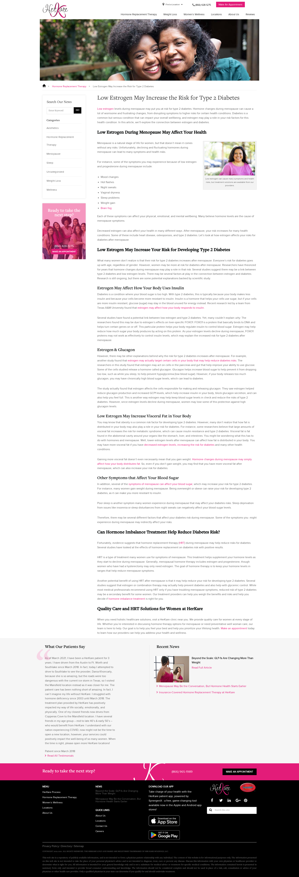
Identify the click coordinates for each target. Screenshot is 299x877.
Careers (100, 831)
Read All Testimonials (60, 755)
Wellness (52, 189)
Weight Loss (170, 14)
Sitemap (78, 846)
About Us (233, 14)
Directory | (66, 846)
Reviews (250, 14)
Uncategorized (55, 171)
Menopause (54, 153)
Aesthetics (53, 128)
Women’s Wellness (194, 14)
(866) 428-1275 (203, 5)
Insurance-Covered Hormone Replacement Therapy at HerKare (196, 692)
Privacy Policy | (51, 846)
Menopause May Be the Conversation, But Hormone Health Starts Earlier (202, 686)
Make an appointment (64, 251)
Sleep (50, 162)
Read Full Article (202, 667)
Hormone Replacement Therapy (139, 14)
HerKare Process (51, 792)
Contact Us (101, 826)
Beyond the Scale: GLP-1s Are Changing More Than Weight (117, 792)
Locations (216, 14)
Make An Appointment (230, 4)
